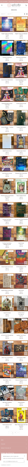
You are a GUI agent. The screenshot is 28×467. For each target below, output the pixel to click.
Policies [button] (3, 444)
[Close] (25, 455)
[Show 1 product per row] (25, 14)
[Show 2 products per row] (27, 14)
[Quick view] (11, 29)
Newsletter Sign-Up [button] (6, 448)
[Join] (23, 461)
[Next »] (18, 432)
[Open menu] (3, 5)
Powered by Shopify (6, 464)
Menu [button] (2, 440)
